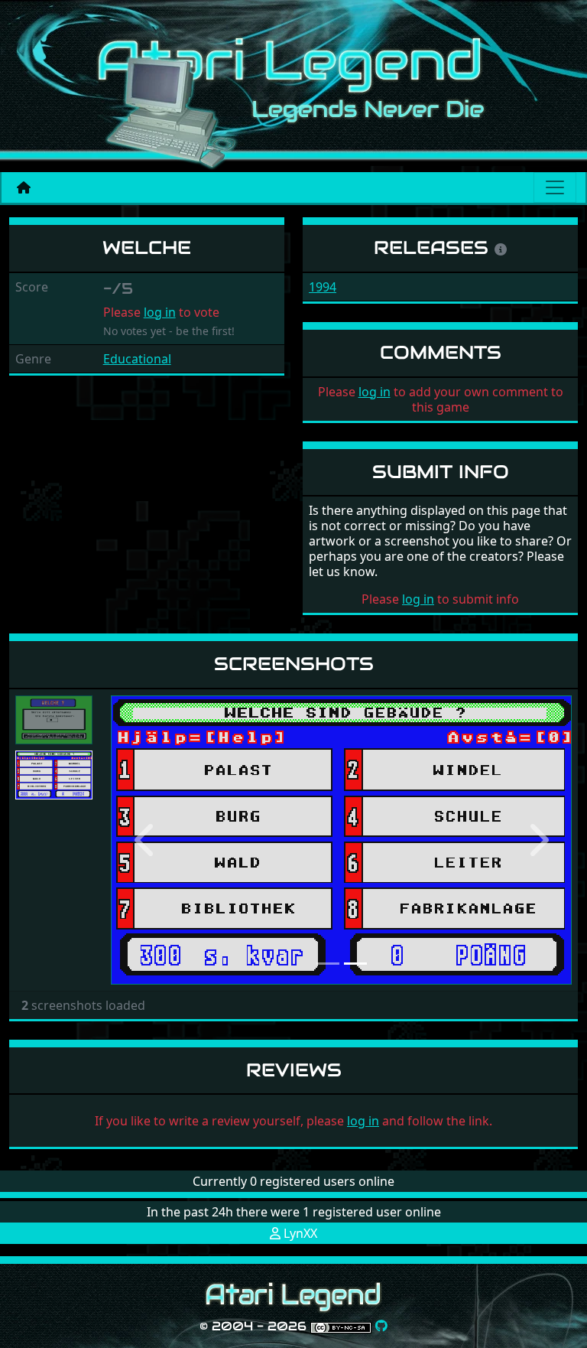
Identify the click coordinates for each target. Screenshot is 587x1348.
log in (160, 312)
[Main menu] (554, 187)
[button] (145, 839)
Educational (137, 358)
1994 (322, 286)
